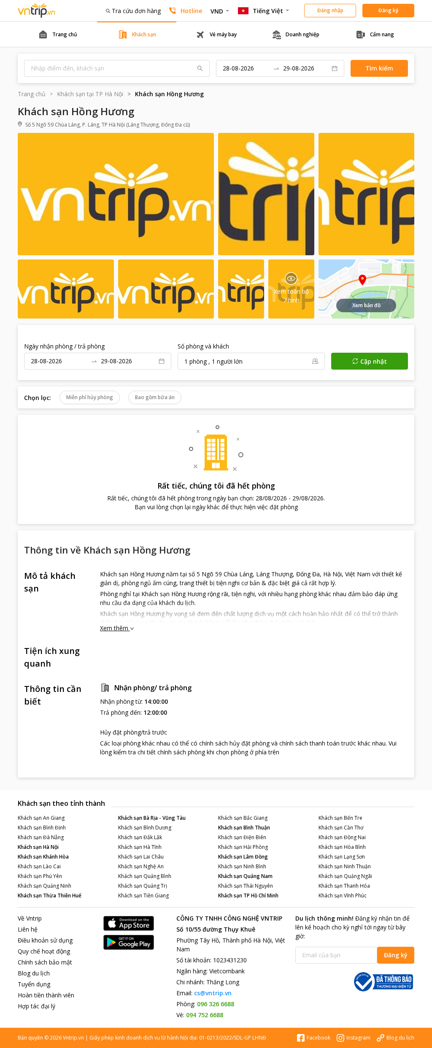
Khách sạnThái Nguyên (245, 885)
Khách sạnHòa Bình (342, 847)
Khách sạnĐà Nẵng (41, 837)
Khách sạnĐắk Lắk (140, 837)
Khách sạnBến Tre (340, 817)
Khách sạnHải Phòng (243, 847)
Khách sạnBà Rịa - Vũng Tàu (152, 817)
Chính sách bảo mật (45, 962)
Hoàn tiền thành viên (46, 995)
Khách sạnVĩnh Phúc (343, 895)
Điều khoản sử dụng (45, 940)
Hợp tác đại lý (36, 1006)
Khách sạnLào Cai (39, 866)
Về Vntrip (30, 918)
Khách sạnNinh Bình (242, 866)
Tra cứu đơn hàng (136, 11)
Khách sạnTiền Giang (143, 895)
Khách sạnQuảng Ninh (44, 885)
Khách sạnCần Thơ (341, 827)
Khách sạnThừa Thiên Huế (49, 895)
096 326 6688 (215, 1004)
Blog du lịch (34, 973)
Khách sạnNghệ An (141, 866)
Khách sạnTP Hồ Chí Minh (248, 895)
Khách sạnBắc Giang (242, 817)
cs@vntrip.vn (213, 993)
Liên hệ (28, 929)
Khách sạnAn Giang (41, 817)
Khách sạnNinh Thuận (345, 866)
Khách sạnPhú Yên (40, 876)
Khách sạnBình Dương (144, 827)
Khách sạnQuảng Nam (245, 876)
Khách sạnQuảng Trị (142, 885)
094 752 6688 (204, 1015)
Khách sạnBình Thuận (244, 827)
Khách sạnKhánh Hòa (43, 856)
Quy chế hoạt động (44, 951)
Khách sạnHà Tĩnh (140, 847)
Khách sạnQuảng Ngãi (345, 876)
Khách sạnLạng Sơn (342, 856)
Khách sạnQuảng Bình (144, 876)
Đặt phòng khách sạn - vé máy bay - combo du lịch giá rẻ (37, 11)
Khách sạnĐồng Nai (342, 837)
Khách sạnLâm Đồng (243, 856)
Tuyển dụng (34, 984)
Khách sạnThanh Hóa (344, 885)
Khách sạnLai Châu (141, 856)
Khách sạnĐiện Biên (242, 837)
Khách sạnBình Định (42, 827)
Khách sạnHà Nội (38, 847)
